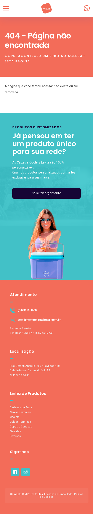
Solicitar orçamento (46, 193)
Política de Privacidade (58, 494)
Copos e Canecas (21, 426)
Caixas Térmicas (20, 412)
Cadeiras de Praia (21, 407)
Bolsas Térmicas (20, 421)
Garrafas (15, 431)
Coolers (15, 417)
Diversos (15, 436)
